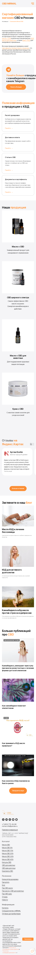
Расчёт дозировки (12, 115)
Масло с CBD (18, 246)
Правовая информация (10, 830)
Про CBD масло (7, 888)
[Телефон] (3, 819)
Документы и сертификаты (16, 179)
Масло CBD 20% (7, 853)
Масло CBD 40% (7, 859)
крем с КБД (26, 40)
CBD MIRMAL (9, 3)
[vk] (10, 819)
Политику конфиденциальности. (9, 951)
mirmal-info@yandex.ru (10, 826)
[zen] (16, 819)
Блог (3, 885)
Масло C (5, 848)
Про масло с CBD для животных (13, 891)
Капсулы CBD (6, 862)
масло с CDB (6, 38)
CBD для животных (8, 865)
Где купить (5, 882)
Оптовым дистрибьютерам (11, 914)
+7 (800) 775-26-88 (9, 824)
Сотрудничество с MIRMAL (11, 911)
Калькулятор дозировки (10, 879)
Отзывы (5, 897)
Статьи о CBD (10, 157)
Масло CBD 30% (7, 856)
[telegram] (6, 819)
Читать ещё (8, 471)
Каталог (6, 841)
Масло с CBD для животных (18, 356)
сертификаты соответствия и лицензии (15, 48)
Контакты (5, 908)
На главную (5, 21)
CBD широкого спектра (18, 297)
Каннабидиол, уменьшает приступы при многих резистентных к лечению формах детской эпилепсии (18, 668)
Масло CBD (6, 845)
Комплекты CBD (7, 871)
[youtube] (13, 819)
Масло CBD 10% (7, 851)
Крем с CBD (18, 409)
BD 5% (10, 848)
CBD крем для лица (8, 868)
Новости (5, 900)
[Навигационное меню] (32, 4)
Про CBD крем (7, 894)
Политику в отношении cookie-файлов (10, 948)
